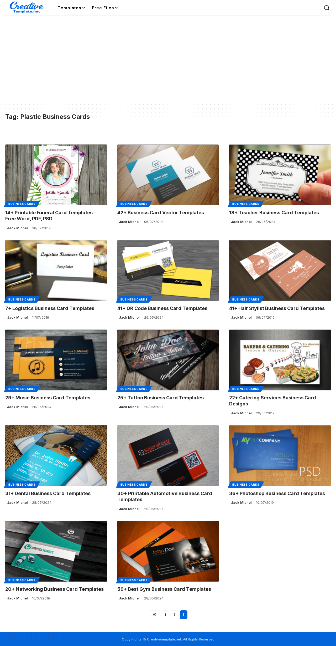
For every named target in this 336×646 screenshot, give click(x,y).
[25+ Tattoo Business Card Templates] (168, 359)
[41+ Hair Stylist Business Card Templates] (280, 270)
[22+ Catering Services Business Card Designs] (280, 359)
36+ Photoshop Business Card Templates (277, 493)
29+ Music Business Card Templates (47, 397)
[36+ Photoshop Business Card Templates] (280, 455)
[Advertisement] (168, 63)
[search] (326, 7)
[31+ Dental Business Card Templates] (56, 455)
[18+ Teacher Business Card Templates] (280, 174)
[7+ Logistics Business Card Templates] (56, 270)
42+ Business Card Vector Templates (160, 212)
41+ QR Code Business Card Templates (162, 308)
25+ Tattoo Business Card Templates (160, 397)
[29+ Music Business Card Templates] (56, 359)
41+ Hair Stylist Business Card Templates (277, 308)
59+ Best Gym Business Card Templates (164, 589)
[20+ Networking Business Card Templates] (56, 551)
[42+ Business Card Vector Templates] (168, 174)
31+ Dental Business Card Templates (48, 493)
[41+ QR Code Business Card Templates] (168, 270)
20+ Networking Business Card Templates (54, 589)
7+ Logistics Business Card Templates (49, 308)
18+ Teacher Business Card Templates (274, 212)
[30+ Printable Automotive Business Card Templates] (168, 455)
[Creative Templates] (27, 8)
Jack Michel (17, 228)
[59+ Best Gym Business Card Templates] (168, 551)
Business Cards (21, 203)
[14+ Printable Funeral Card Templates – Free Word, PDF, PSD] (56, 174)
